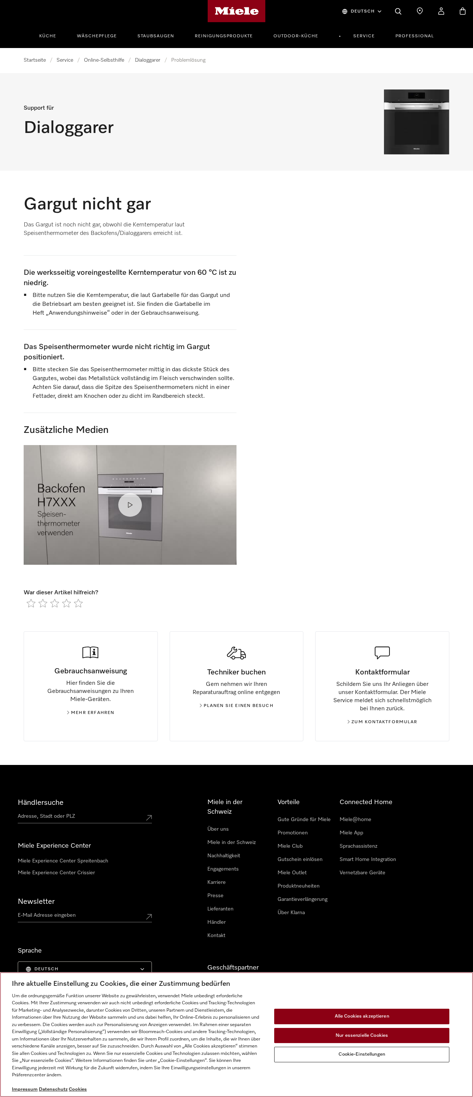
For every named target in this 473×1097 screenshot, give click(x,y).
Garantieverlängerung (302, 899)
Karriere (216, 882)
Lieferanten (220, 909)
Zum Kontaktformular (384, 722)
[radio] (31, 603)
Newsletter (36, 901)
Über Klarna (291, 912)
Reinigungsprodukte (224, 36)
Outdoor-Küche (295, 36)
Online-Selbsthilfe (104, 60)
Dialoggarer (147, 60)
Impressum (25, 1089)
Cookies (78, 1089)
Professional (414, 36)
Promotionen (293, 832)
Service (364, 36)
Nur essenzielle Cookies (362, 1035)
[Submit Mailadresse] (149, 917)
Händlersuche (41, 802)
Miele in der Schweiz (231, 842)
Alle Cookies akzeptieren (362, 1016)
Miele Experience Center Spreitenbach (63, 861)
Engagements (223, 869)
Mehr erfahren (93, 713)
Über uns (218, 829)
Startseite (35, 60)
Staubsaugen (155, 36)
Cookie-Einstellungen (361, 1054)
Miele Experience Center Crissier (56, 872)
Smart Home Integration (368, 859)
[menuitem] (51, 35)
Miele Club (290, 846)
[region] (236, 1034)
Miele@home (355, 819)
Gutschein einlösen (300, 859)
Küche (47, 36)
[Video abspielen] (130, 505)
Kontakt (216, 935)
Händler (216, 922)
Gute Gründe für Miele (304, 819)
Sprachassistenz (358, 846)
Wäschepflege (97, 36)
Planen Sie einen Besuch (238, 706)
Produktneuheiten (299, 886)
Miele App (351, 832)
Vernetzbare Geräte (362, 872)
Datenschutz (53, 1089)
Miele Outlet (292, 872)
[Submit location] (149, 818)
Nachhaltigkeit (223, 855)
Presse (215, 895)
